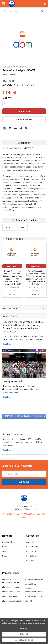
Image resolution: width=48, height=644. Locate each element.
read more (6, 344)
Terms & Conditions (24, 615)
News (4, 551)
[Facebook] (4, 128)
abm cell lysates (32, 584)
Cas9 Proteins (32, 546)
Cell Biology (31, 551)
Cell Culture (31, 556)
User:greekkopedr (12, 381)
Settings (24, 628)
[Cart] (45, 3)
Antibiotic (30, 542)
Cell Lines (30, 560)
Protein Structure (12, 434)
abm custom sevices (11, 591)
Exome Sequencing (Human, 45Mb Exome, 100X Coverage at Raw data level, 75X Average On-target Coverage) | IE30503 (36, 277)
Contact (5, 546)
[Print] (15, 128)
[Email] (10, 128)
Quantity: (7, 98)
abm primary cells (9, 596)
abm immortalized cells (12, 601)
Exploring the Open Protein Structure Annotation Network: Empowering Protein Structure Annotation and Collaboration (23, 326)
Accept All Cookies (24, 639)
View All (28, 601)
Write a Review (8, 74)
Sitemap (6, 556)
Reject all (24, 634)
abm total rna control (34, 596)
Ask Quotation (8, 542)
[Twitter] (21, 128)
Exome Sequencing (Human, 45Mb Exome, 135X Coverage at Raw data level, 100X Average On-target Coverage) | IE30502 (12, 277)
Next (44, 238)
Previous (40, 238)
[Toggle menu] (3, 3)
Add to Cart (12, 266)
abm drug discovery (10, 587)
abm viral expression (34, 579)
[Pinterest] (26, 128)
